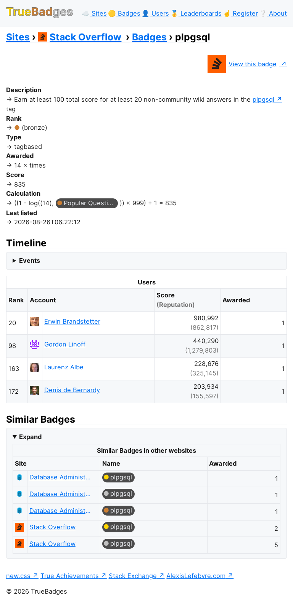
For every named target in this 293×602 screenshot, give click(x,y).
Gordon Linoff (64, 344)
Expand (30, 437)
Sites (18, 37)
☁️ (94, 13)
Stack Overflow (85, 37)
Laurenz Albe (64, 367)
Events (29, 260)
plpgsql (263, 99)
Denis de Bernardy (72, 390)
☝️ (240, 13)
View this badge (253, 64)
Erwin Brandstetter (72, 321)
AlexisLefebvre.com (195, 576)
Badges (149, 37)
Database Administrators (60, 477)
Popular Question (90, 203)
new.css (18, 576)
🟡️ (124, 13)
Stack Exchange (133, 576)
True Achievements (69, 576)
